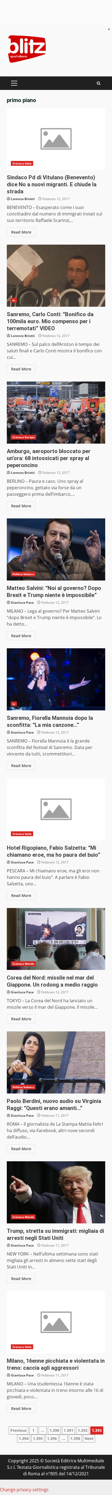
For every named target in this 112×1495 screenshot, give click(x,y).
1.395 (38, 1438)
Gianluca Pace (22, 602)
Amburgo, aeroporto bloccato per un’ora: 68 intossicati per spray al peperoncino (56, 413)
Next (89, 1438)
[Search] (98, 83)
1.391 (68, 1430)
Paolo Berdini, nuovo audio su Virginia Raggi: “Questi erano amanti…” (56, 1062)
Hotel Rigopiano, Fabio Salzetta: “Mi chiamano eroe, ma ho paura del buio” (56, 809)
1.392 (83, 1430)
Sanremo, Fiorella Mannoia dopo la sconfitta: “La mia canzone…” (56, 679)
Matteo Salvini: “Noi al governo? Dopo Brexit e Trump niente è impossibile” (56, 549)
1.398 (75, 1438)
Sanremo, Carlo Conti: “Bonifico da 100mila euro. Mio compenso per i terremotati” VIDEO (56, 276)
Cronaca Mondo (23, 964)
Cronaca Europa (24, 437)
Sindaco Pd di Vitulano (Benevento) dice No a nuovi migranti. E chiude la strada (56, 139)
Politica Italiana (23, 574)
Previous (18, 1430)
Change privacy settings (24, 1490)
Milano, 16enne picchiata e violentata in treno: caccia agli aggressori (56, 1322)
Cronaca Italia (22, 163)
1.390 (54, 1430)
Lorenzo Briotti (23, 199)
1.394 (24, 1438)
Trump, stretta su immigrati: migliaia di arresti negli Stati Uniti (56, 1192)
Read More (21, 232)
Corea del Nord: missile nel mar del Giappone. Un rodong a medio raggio (56, 939)
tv (14, 300)
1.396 (52, 1438)
